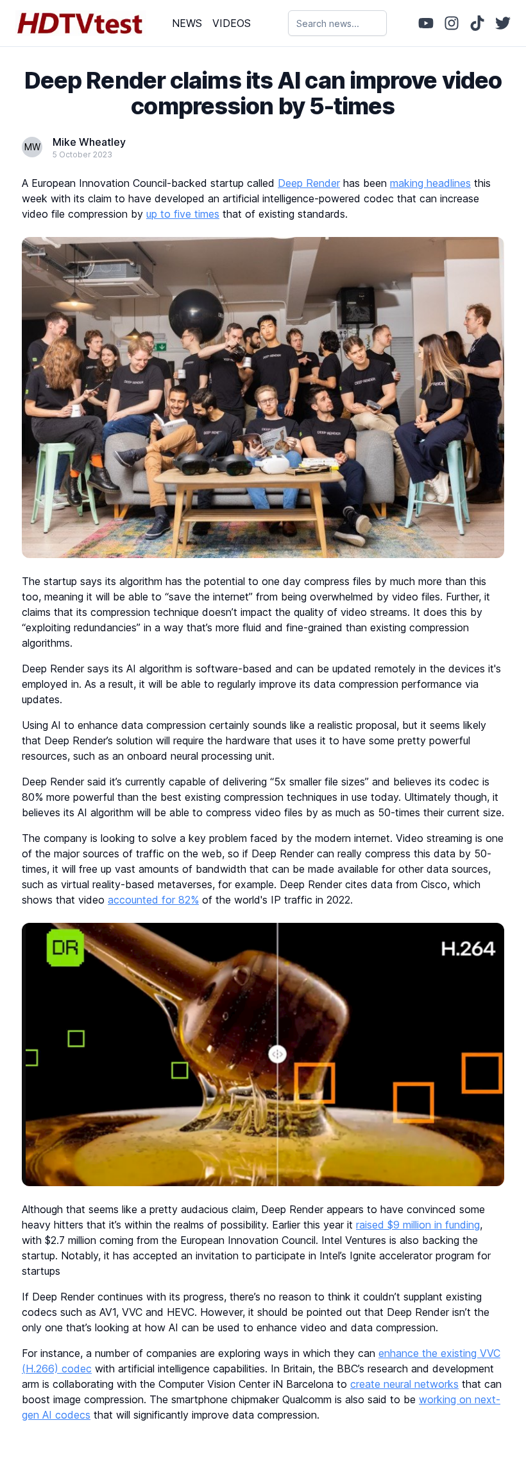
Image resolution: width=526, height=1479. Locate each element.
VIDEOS (231, 23)
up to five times (182, 213)
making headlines (430, 183)
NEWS (187, 23)
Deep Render (309, 183)
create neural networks (404, 1384)
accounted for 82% (153, 899)
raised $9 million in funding (418, 1224)
